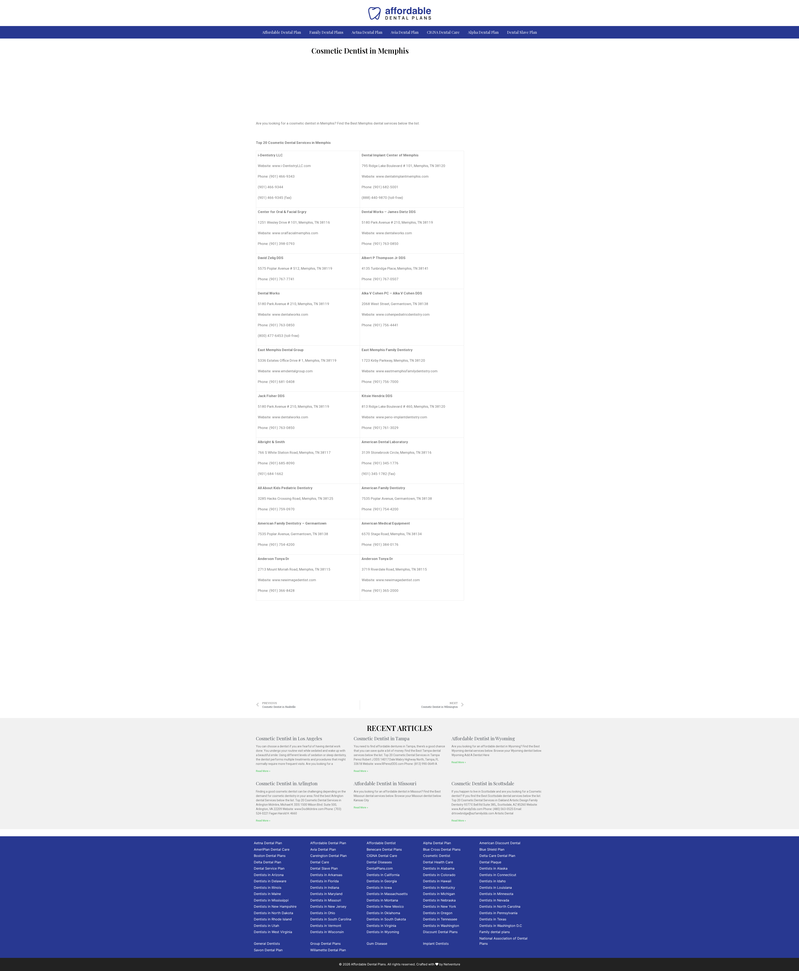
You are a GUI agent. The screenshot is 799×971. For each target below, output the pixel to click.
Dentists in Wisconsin (327, 932)
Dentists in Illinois (267, 887)
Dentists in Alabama (438, 868)
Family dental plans (494, 932)
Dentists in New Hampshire (275, 906)
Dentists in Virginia (381, 926)
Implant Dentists (436, 943)
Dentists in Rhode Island (273, 919)
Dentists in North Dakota (273, 913)
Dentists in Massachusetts (387, 894)
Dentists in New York (439, 906)
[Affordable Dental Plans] (399, 13)
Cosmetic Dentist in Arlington (287, 783)
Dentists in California (383, 875)
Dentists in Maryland (326, 894)
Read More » (263, 771)
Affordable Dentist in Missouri (385, 783)
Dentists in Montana (382, 900)
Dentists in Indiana (324, 887)
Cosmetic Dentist (436, 856)
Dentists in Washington (441, 926)
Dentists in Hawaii (437, 881)
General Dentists (267, 943)
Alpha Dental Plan (483, 32)
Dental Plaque (490, 862)
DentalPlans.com (380, 868)
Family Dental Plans (326, 32)
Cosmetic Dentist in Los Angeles (289, 738)
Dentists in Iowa (379, 887)
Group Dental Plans (325, 943)
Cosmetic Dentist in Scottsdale (483, 783)
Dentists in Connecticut (497, 875)
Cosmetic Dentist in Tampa (381, 738)
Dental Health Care (438, 862)
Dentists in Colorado (439, 875)
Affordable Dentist (381, 843)
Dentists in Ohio (322, 913)
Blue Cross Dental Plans (441, 849)
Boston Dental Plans (269, 856)
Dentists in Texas (492, 919)
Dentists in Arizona (269, 875)
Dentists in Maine (267, 894)
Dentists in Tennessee (440, 919)
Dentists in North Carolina (499, 906)
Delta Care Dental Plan (497, 856)
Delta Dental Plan (267, 862)
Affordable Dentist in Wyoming (483, 738)
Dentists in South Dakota (386, 919)
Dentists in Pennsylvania (498, 913)
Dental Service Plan (269, 868)
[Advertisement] (360, 89)
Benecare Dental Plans (384, 849)
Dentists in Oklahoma (383, 913)
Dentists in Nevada (494, 900)
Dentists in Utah (266, 926)
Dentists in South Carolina (330, 919)
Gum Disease (377, 943)
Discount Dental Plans (440, 932)
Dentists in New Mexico (385, 906)
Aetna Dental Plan (367, 32)
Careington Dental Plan (328, 856)
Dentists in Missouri (325, 900)
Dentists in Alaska (493, 868)
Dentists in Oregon (437, 913)
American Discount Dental (499, 843)
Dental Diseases (379, 862)
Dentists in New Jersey (328, 906)
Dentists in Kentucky (439, 887)
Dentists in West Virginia (273, 932)
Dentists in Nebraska (439, 900)
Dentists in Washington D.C (500, 926)
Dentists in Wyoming (383, 932)
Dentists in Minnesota (496, 894)
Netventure (452, 964)
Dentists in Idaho (492, 881)
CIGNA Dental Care (443, 32)
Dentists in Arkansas (326, 875)
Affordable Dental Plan (281, 32)
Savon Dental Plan (268, 950)
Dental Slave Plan (522, 32)
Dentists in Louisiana (495, 887)
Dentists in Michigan (439, 894)
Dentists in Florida (324, 881)
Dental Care (319, 862)
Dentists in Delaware (270, 881)
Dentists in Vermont (325, 926)
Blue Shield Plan (491, 849)
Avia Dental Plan (405, 32)
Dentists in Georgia (382, 881)
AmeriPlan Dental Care (271, 849)
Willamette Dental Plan (328, 950)
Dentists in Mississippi (271, 900)
